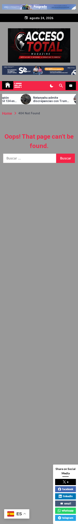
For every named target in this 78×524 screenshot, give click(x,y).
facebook (67, 489)
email (67, 503)
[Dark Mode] (51, 86)
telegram (67, 517)
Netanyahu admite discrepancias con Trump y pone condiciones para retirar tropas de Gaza (48, 99)
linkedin (68, 496)
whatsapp (67, 510)
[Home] (7, 85)
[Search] (61, 86)
